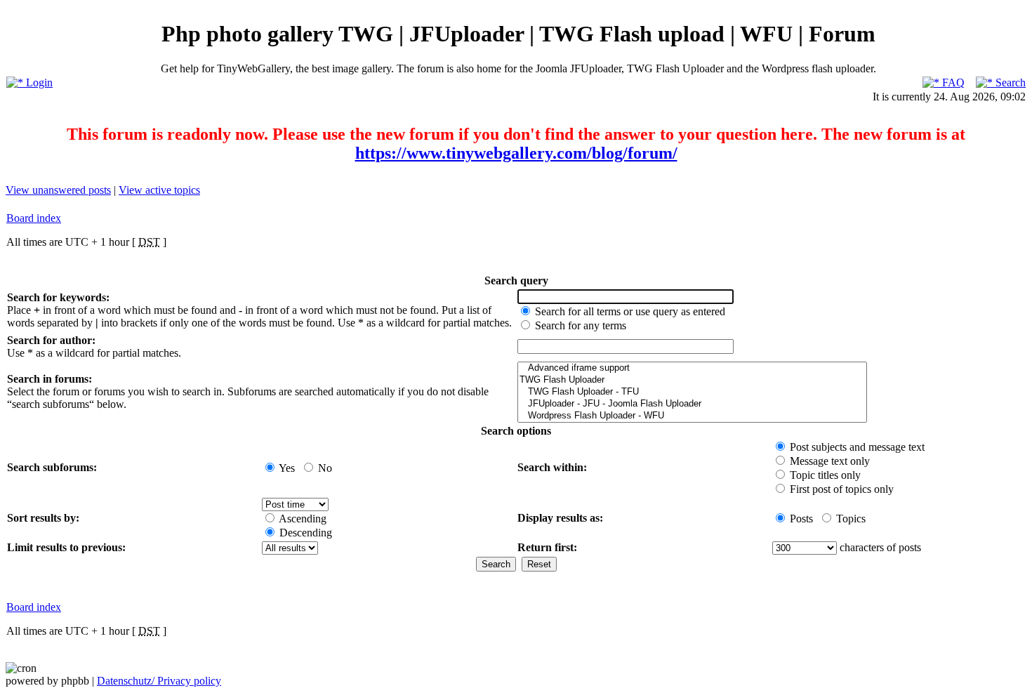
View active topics (159, 190)
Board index (33, 218)
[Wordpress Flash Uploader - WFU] (692, 416)
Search (1009, 82)
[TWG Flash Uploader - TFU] (692, 392)
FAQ (952, 82)
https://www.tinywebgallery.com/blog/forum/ (516, 153)
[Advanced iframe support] (692, 368)
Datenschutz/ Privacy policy (159, 681)
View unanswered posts (58, 190)
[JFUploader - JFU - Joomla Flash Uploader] (692, 404)
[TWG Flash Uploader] (692, 380)
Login (38, 82)
